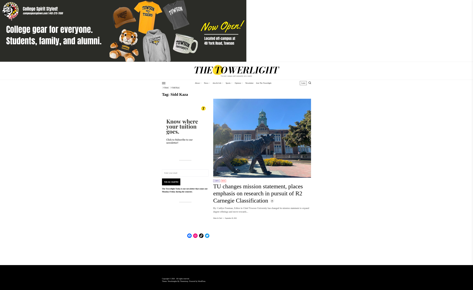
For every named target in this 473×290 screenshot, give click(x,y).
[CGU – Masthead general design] (123, 1)
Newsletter (249, 83)
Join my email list (171, 182)
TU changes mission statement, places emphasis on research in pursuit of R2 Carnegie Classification (258, 193)
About (197, 83)
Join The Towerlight (263, 83)
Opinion (238, 83)
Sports (228, 83)
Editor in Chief (217, 218)
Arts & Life (217, 83)
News (206, 83)
